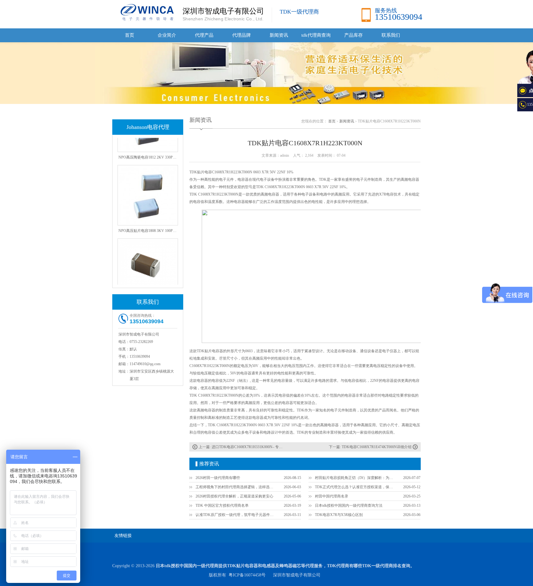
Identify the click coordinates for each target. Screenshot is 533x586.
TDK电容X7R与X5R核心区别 (339, 515)
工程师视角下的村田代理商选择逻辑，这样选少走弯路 (236, 487)
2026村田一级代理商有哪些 (218, 478)
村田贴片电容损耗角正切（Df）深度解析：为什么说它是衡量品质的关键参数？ (355, 478)
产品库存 (353, 35)
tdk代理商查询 (316, 35)
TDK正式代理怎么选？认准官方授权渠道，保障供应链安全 (355, 487)
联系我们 (391, 35)
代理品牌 (241, 35)
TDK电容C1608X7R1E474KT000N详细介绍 (376, 447)
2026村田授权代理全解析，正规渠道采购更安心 (234, 496)
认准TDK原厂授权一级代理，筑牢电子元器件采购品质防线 (236, 515)
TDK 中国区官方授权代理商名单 (222, 505)
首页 (129, 35)
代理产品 (204, 35)
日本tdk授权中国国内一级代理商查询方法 (348, 505)
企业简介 (167, 35)
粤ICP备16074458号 (247, 575)
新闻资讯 (279, 35)
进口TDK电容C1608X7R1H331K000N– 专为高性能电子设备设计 (264, 447)
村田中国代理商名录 (331, 496)
